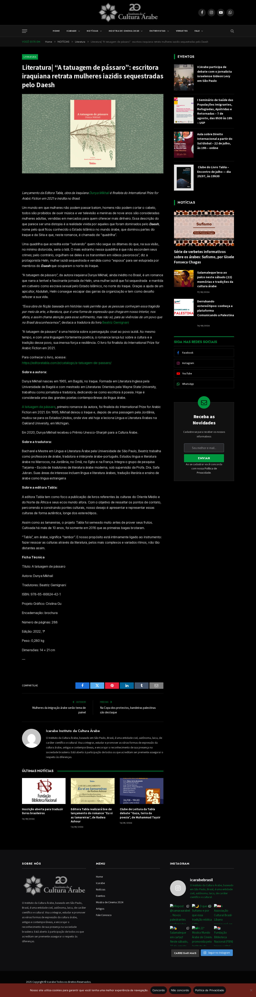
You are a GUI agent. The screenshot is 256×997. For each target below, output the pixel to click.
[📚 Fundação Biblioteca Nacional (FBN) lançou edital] (224, 936)
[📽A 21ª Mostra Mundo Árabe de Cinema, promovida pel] (202, 936)
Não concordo (180, 990)
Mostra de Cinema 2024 (109, 902)
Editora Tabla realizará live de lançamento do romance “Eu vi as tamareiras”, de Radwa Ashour (92, 815)
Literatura (30, 56)
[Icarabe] (128, 12)
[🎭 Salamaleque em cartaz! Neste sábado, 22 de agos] (180, 936)
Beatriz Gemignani (115, 322)
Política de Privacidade (209, 990)
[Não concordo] (251, 990)
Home (56, 30)
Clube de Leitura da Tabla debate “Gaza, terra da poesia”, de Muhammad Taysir (140, 813)
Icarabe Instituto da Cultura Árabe (73, 731)
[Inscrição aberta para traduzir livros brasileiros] (44, 791)
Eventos (100, 896)
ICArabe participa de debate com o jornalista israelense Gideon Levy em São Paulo (214, 74)
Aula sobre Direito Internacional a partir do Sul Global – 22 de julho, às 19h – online (214, 141)
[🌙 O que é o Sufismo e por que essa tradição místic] (202, 914)
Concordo (158, 990)
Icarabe (72, 30)
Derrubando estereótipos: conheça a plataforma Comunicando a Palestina (215, 310)
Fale (197, 30)
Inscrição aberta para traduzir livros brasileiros (42, 811)
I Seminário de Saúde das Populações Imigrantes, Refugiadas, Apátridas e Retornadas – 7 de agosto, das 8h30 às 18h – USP (215, 111)
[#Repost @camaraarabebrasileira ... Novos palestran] (180, 914)
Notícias (92, 30)
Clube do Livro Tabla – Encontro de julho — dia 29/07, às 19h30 (214, 171)
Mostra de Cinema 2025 (124, 30)
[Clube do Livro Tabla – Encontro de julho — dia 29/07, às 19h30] (184, 178)
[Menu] (24, 31)
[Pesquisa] (232, 31)
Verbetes (182, 30)
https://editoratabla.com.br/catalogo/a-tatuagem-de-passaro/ (67, 363)
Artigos (100, 908)
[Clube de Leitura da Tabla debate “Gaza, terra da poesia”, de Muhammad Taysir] (141, 791)
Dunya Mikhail (99, 193)
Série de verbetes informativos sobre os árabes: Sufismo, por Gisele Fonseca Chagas (204, 256)
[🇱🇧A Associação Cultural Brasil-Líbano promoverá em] (224, 914)
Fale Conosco (104, 915)
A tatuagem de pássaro (39, 407)
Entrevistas (158, 30)
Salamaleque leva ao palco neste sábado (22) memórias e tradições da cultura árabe (215, 279)
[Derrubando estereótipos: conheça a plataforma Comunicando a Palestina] (184, 307)
